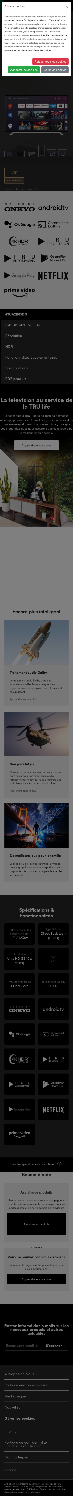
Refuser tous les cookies (50, 61)
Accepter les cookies (24, 70)
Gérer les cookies (55, 70)
